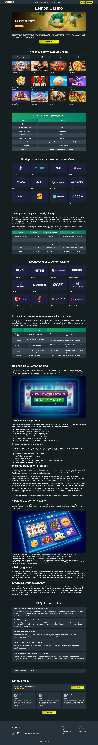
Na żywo (38, 56)
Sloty (76, 56)
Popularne (19, 56)
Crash (57, 56)
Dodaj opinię (78, 687)
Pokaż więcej (49, 712)
